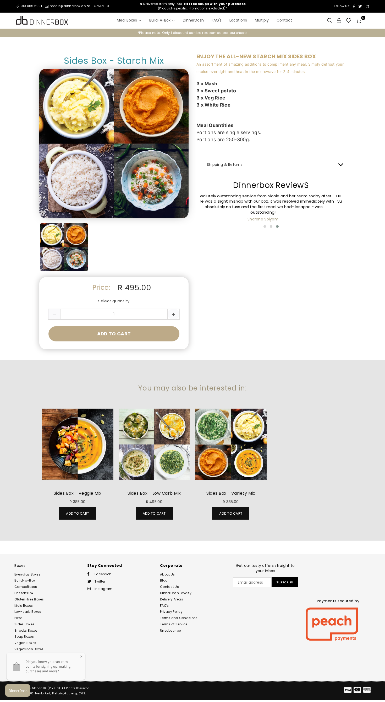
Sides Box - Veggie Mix (78, 493)
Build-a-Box (24, 580)
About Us (167, 574)
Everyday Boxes (27, 574)
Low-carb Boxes (27, 611)
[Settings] (338, 20)
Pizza (18, 618)
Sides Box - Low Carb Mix (154, 493)
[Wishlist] (349, 20)
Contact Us (169, 586)
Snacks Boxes (25, 630)
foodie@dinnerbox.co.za (69, 6)
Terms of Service (173, 624)
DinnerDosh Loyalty (175, 593)
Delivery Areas (171, 599)
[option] (192, 32)
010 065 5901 (31, 6)
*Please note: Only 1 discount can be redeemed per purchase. (193, 32)
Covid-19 (101, 6)
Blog (164, 580)
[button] (265, 226)
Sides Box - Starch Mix (114, 60)
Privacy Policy (171, 611)
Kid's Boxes (23, 605)
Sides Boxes (24, 624)
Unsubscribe (170, 630)
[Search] (329, 20)
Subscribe (284, 582)
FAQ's (164, 605)
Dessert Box (23, 593)
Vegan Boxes (25, 643)
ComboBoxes (25, 586)
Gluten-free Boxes (29, 599)
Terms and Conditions (179, 618)
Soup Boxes (24, 636)
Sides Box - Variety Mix (230, 493)
